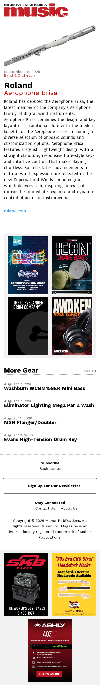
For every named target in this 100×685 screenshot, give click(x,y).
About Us (69, 508)
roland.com (15, 211)
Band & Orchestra (19, 75)
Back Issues (50, 468)
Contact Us (45, 508)
